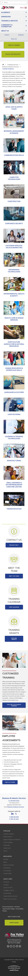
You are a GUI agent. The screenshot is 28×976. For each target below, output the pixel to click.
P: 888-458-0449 (14, 817)
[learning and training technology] (14, 427)
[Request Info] (14, 531)
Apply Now (14, 923)
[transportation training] (14, 499)
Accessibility (19, 908)
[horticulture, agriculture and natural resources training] (14, 332)
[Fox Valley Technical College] (7, 7)
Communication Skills (14, 155)
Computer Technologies (14, 178)
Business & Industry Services (14, 798)
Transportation (14, 509)
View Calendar (14, 607)
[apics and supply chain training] (14, 97)
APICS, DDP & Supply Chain (14, 108)
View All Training (14, 45)
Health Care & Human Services (14, 319)
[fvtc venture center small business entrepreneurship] (14, 473)
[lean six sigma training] (14, 405)
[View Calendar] (14, 590)
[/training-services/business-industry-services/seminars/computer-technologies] (14, 145)
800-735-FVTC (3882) (14, 942)
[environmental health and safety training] (14, 284)
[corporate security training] (14, 214)
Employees (21, 34)
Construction (14, 201)
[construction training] (14, 191)
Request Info (14, 545)
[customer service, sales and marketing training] (14, 236)
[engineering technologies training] (14, 260)
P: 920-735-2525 (14, 819)
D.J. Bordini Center (14, 800)
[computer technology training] (14, 167)
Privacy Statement (8, 906)
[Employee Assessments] (14, 724)
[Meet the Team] (14, 559)
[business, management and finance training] (14, 121)
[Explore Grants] (14, 621)
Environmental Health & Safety (14, 295)
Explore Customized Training (14, 705)
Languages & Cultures (14, 392)
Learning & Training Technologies (14, 437)
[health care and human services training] (14, 308)
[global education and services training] (14, 382)
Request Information (12, 54)
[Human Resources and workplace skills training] (14, 358)
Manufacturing (14, 460)
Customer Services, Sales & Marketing (14, 246)
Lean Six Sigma (14, 414)
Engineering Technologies (14, 271)
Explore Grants (14, 638)
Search (2, 2)
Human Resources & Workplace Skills (14, 369)
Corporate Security (14, 223)
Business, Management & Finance (14, 132)
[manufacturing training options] (14, 451)
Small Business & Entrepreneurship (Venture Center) (14, 485)
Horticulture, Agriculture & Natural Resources (14, 344)
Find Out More (10, 782)
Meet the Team (14, 576)
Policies (4, 911)
